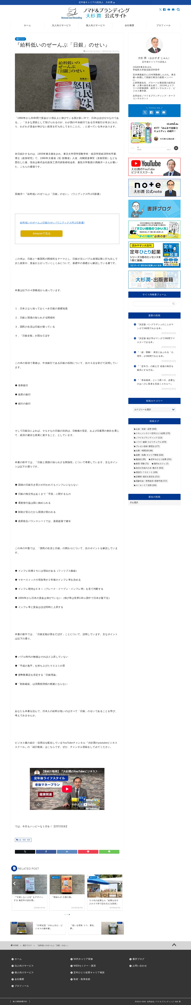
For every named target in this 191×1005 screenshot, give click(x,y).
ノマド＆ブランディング (149, 438)
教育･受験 (142, 463)
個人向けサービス (95, 25)
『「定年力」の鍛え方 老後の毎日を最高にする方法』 (155, 368)
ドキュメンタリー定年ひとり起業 (153, 433)
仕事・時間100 (144, 451)
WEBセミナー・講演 (85, 965)
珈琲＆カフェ (161, 463)
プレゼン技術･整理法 (147, 446)
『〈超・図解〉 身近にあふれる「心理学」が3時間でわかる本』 (155, 354)
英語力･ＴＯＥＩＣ (146, 472)
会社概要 (129, 25)
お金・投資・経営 (24, 840)
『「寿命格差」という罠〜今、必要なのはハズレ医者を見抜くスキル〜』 (156, 382)
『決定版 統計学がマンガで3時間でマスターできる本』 (156, 340)
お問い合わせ (140, 965)
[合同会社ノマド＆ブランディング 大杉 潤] (95, 19)
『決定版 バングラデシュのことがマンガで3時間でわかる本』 (155, 326)
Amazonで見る (42, 233)
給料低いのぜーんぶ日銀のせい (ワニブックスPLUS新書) (52, 222)
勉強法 (141, 459)
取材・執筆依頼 (82, 979)
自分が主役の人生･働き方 (149, 468)
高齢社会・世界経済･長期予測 (151, 481)
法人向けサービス (61, 25)
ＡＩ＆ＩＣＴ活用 (146, 485)
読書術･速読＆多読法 (147, 476)
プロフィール (163, 25)
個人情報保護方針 (20, 1001)
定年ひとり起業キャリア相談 (89, 972)
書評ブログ (20, 39)
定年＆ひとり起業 (161, 459)
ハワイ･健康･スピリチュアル (151, 442)
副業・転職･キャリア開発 (149, 455)
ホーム (27, 25)
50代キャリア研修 (83, 959)
